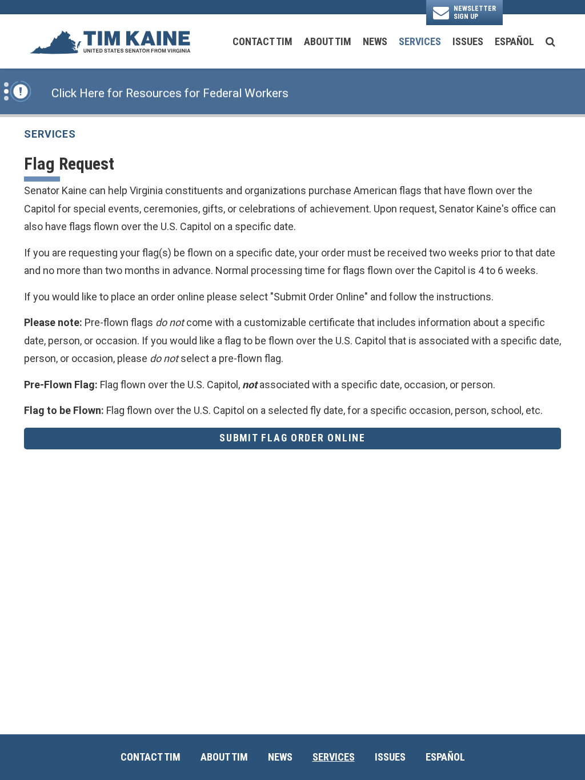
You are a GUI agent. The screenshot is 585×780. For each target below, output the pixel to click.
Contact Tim (262, 41)
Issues (467, 41)
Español (514, 41)
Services (420, 41)
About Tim (327, 41)
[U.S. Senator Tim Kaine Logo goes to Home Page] (109, 41)
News (375, 41)
